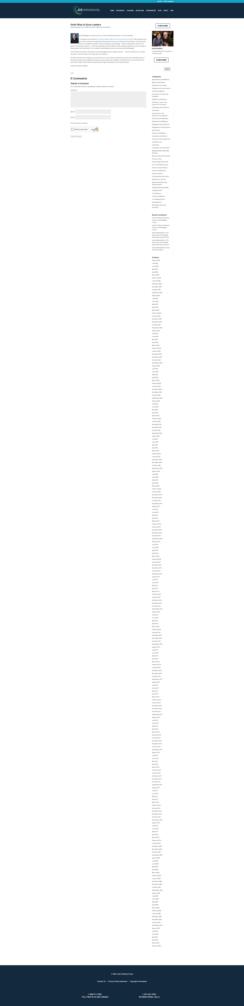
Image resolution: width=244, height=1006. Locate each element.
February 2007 (156, 946)
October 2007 (156, 922)
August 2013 (156, 717)
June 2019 (155, 512)
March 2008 (155, 908)
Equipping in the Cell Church (160, 124)
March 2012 (155, 767)
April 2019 (155, 518)
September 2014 (157, 679)
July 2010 (155, 826)
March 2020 (155, 486)
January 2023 (156, 386)
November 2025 (157, 287)
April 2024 (155, 342)
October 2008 (156, 887)
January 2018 (156, 562)
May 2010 (155, 831)
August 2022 (156, 401)
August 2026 (156, 260)
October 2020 (156, 465)
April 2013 (155, 729)
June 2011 (155, 793)
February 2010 (156, 840)
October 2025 (156, 289)
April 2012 (155, 764)
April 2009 (155, 869)
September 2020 (157, 468)
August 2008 (156, 893)
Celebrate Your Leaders (159, 85)
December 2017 (157, 565)
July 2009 (155, 861)
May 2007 (155, 937)
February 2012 (156, 770)
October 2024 (156, 325)
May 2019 (155, 515)
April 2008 (155, 905)
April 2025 (155, 307)
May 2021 (155, 445)
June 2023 (155, 371)
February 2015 (156, 664)
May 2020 (155, 480)
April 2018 (155, 553)
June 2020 (155, 477)
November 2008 (157, 884)
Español (159, 1)
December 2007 (157, 916)
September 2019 (157, 503)
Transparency (156, 193)
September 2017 (157, 574)
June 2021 (155, 442)
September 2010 (157, 820)
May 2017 (155, 585)
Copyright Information (138, 981)
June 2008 (155, 899)
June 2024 (155, 336)
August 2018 (156, 541)
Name (73, 112)
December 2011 (157, 776)
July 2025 (155, 298)
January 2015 (156, 667)
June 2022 (155, 407)
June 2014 (155, 688)
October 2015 (156, 641)
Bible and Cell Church (158, 82)
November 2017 (157, 568)
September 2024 (157, 328)
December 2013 (157, 705)
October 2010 (156, 817)
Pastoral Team (156, 159)
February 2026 (156, 278)
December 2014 (157, 670)
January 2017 (156, 597)
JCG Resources (157, 142)
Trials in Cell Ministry (158, 196)
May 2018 (155, 550)
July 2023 (155, 369)
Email (73, 117)
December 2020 (157, 459)
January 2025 (156, 316)
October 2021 (156, 430)
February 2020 (156, 489)
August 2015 (156, 647)
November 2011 (157, 779)
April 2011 (155, 799)
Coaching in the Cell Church (160, 107)
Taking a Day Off (157, 190)
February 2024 (156, 348)
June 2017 (155, 582)
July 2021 (155, 439)
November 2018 (157, 533)
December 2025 (157, 284)
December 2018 (157, 530)
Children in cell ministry (159, 99)
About (166, 10)
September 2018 (157, 538)
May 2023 (155, 374)
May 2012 (155, 761)
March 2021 (155, 451)
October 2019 (156, 500)
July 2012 (155, 755)
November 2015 (157, 638)
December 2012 (157, 741)
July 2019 (155, 509)
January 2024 (156, 351)
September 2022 (157, 398)
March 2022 (155, 415)
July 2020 (155, 474)
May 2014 (155, 691)
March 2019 (155, 521)
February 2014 (156, 700)
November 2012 (157, 744)
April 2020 (155, 483)
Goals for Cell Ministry (159, 133)
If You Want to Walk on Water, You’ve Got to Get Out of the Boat (114, 39)
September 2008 (157, 890)
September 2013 (157, 714)
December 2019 (157, 494)
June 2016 (155, 618)
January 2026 (156, 281)
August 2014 (156, 682)
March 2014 (155, 697)
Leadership (155, 145)
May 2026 (155, 269)
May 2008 (155, 902)
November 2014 (157, 673)
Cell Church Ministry (95, 27)
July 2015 (155, 650)
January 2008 (156, 913)
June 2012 (155, 758)
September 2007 (157, 925)
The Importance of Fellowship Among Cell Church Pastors (160, 235)
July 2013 (155, 720)
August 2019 (156, 506)
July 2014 (155, 685)
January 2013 (156, 738)
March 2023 (155, 380)
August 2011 (156, 787)
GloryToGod (156, 130)
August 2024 (156, 330)
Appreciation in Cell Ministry (160, 79)
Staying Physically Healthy (160, 187)
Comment (74, 90)
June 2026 (155, 266)
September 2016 (157, 609)
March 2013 (155, 732)
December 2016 (157, 600)
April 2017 (155, 588)
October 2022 (156, 395)
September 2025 (157, 292)
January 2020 (156, 492)
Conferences (151, 10)
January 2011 (156, 808)
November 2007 (157, 919)
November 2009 (157, 849)
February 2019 (156, 524)
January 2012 (156, 773)
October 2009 (156, 852)
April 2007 (155, 940)
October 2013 (156, 711)
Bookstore (140, 10)
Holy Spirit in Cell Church (159, 136)
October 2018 (156, 535)
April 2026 (155, 272)
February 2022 (156, 418)
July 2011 (155, 790)
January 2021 (156, 456)
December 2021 (157, 424)
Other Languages (168, 1)
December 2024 (157, 319)
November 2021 (157, 427)
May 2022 (155, 410)
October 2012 (156, 746)
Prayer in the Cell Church (159, 167)
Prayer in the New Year (159, 170)
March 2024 (155, 345)
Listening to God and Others (161, 148)
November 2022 (157, 392)
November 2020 (157, 462)
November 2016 (157, 603)
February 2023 (156, 383)
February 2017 (156, 594)
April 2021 (155, 448)
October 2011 (156, 782)
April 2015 (155, 659)
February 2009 (156, 875)
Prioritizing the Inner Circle (160, 176)
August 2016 (156, 612)
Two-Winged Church (158, 199)
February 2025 (156, 313)
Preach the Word (157, 173)
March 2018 (155, 556)
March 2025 (155, 310)
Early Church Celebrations (160, 118)
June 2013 (155, 723)
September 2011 (157, 785)
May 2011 (155, 796)
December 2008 (157, 881)
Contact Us (101, 981)
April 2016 (155, 623)
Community (155, 110)
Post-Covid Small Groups (160, 165)
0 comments (107, 27)
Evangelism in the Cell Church (161, 127)
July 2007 (155, 931)
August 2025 (156, 295)
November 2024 (157, 322)
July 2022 (155, 404)
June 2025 (155, 301)
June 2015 (155, 653)
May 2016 (155, 621)
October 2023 (156, 360)
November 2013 (157, 708)
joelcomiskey (76, 27)
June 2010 (155, 828)
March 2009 (155, 872)
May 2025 (155, 304)
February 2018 (156, 559)
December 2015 (157, 635)
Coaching (130, 10)
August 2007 (156, 928)
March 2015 (155, 662)
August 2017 (156, 577)
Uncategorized (156, 202)
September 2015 (157, 644)
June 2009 (155, 864)
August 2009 (156, 858)
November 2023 (157, 357)
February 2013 (156, 735)
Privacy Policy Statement (117, 981)
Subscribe (163, 25)
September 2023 (157, 363)
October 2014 (156, 676)
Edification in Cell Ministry (160, 121)
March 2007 (155, 943)
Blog (160, 10)
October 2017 (156, 571)
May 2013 (155, 726)
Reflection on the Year (159, 179)
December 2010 (157, 811)
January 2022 (156, 421)
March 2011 (155, 802)
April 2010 (155, 834)
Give (171, 10)
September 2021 (157, 433)
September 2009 (157, 855)
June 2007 (155, 934)
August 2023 (156, 366)
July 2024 (155, 333)
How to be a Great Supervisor (161, 139)
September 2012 (157, 749)
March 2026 (155, 275)
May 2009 (155, 867)
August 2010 (156, 823)
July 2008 (155, 896)
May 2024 (155, 339)
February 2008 (156, 910)
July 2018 (155, 544)
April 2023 (155, 377)
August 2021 (156, 436)
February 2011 (156, 805)
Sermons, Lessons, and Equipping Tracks (161, 220)
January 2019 (156, 527)
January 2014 (156, 703)
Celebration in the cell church (161, 88)
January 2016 (156, 632)
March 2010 (155, 837)
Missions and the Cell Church (161, 156)
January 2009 (156, 878)
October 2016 (156, 606)
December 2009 (157, 846)
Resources (120, 10)
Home (112, 10)
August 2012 (156, 752)
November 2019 (157, 497)
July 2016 (155, 615)
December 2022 (157, 389)
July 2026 (155, 263)
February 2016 (156, 629)
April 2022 (155, 412)
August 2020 (156, 471)
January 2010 (156, 843)
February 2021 (156, 453)
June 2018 (155, 547)
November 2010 (157, 814)
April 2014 (155, 694)
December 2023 (157, 354)
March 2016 (155, 626)
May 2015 (155, 656)
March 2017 (155, 591)
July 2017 (155, 579)
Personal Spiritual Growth (160, 162)
